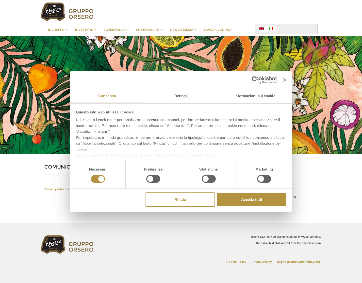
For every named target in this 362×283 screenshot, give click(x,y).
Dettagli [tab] (181, 96)
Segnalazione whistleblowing (298, 262)
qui (129, 155)
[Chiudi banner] (284, 79)
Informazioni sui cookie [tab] (254, 96)
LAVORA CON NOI (217, 29)
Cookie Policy (236, 262)
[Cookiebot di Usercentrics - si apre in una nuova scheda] (255, 79)
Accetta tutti (251, 199)
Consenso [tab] (107, 96)
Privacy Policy (261, 262)
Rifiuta (180, 199)
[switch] (153, 179)
